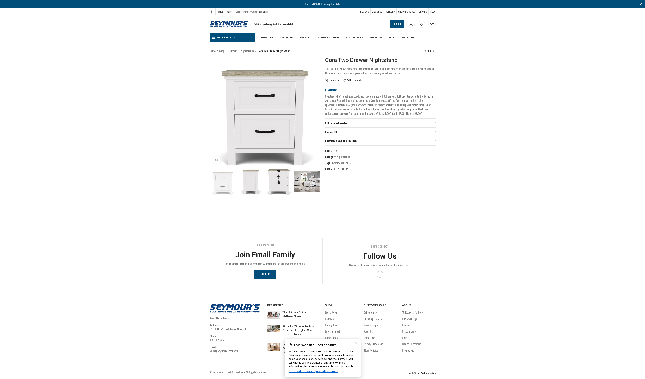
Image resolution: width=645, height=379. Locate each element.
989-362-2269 (217, 340)
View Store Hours (219, 318)
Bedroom (232, 51)
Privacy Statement (373, 344)
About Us (368, 331)
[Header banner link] (322, 4)
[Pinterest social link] (347, 169)
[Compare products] (432, 24)
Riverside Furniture (341, 163)
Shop (221, 51)
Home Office (331, 338)
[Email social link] (343, 169)
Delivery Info (370, 312)
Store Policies (371, 350)
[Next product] (434, 51)
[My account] (411, 24)
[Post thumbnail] (273, 315)
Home (213, 51)
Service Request (372, 325)
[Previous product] (425, 51)
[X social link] (338, 169)
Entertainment (332, 331)
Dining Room (331, 325)
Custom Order (409, 331)
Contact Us (369, 338)
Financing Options (373, 319)
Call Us (229, 11)
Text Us (220, 11)
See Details (263, 11)
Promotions (408, 350)
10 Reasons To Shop (412, 312)
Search (397, 24)
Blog (404, 338)
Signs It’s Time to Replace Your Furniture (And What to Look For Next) (299, 330)
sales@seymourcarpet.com (224, 351)
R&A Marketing (428, 373)
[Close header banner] (641, 4)
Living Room (331, 312)
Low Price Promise (411, 344)
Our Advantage (409, 319)
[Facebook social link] (212, 11)
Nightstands (247, 51)
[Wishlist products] (421, 24)
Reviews (406, 325)
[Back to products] (429, 51)
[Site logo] (229, 24)
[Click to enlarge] (216, 160)
